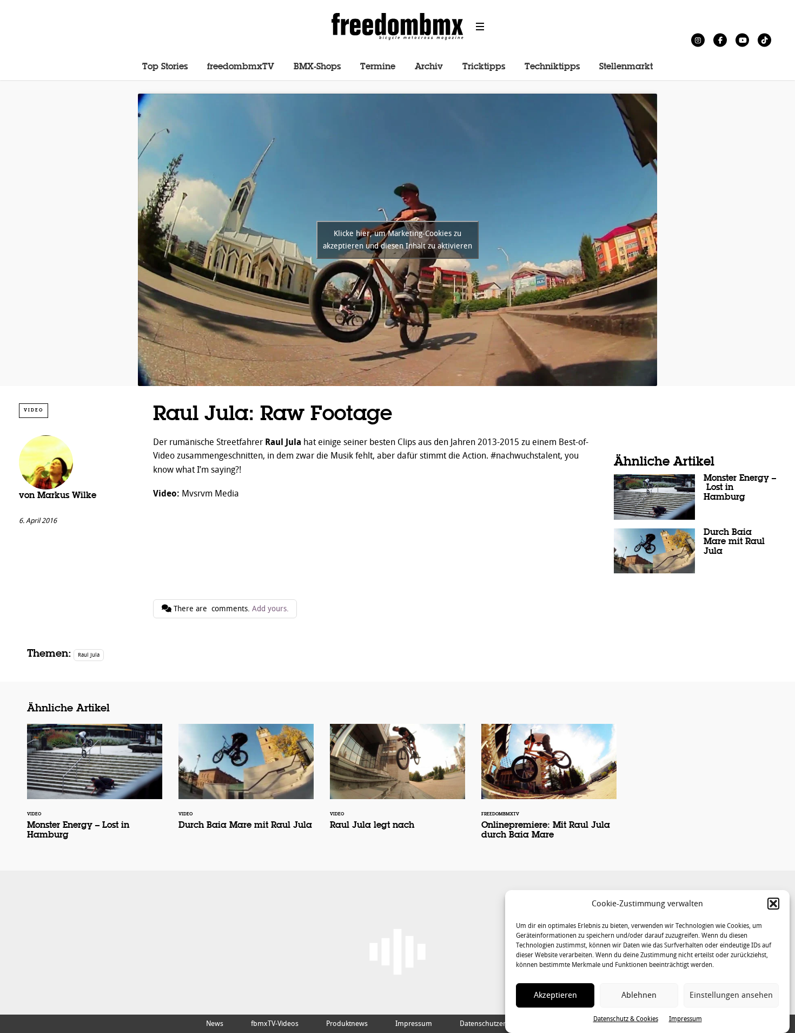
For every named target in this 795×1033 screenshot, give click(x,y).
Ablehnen (639, 995)
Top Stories (165, 67)
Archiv (429, 67)
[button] (773, 903)
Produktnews (347, 1023)
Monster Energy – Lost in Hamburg (695, 497)
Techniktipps (552, 67)
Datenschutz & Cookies (625, 1019)
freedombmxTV (240, 67)
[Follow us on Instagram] (698, 40)
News (214, 1023)
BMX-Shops (317, 67)
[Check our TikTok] (764, 40)
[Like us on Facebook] (720, 40)
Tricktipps (483, 67)
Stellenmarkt (626, 67)
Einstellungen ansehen (731, 995)
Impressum (685, 1019)
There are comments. (230, 608)
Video (33, 410)
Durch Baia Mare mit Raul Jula (695, 551)
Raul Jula (89, 655)
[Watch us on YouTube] (742, 40)
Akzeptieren (555, 995)
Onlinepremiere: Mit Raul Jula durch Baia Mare (549, 789)
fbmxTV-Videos (275, 1023)
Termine (377, 67)
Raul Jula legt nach (397, 784)
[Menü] (480, 26)
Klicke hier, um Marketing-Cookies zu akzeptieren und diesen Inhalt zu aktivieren (397, 240)
